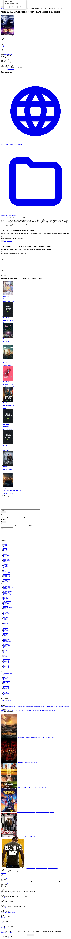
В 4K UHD (6, 581)
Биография (5, 546)
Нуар (4, 570)
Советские (5, 696)
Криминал (5, 606)
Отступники (3, 873)
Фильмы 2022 (6, 575)
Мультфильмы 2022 (8, 589)
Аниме (5, 545)
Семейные (5, 564)
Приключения (6, 562)
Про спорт (5, 565)
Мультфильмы (6, 586)
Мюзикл (5, 561)
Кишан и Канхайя (5, 907)
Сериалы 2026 (6, 667)
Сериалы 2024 (6, 665)
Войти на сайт (30, 935)
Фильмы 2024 (6, 577)
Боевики (5, 548)
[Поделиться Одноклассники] (4, 265)
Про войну (5, 550)
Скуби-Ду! (3, 710)
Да (1, 521)
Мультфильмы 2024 (8, 592)
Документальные (7, 601)
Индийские (6, 678)
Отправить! (3, 540)
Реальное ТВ (6, 649)
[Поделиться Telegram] (4, 273)
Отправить (3, 511)
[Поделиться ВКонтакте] (4, 259)
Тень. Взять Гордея (5, 883)
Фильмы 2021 (6, 574)
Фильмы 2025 (6, 579)
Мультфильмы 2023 (8, 591)
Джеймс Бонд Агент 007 (11, 710)
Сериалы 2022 (6, 662)
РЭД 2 (2, 922)
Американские (6, 681)
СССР (4, 683)
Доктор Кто (3, 927)
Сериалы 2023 (6, 664)
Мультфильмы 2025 (8, 593)
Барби (44, 710)
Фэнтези (5, 571)
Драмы (5, 554)
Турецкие (5, 689)
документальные (8, 54)
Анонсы (5, 701)
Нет (4, 521)
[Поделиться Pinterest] (4, 270)
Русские (5, 692)
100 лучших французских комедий (54, 706)
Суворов (3, 917)
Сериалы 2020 (6, 660)
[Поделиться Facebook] (4, 262)
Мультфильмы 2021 (8, 588)
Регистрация (11, 937)
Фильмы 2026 (6, 580)
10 (3, 50)
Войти (2, 241)
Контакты (12, 932)
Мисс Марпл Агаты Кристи (32, 710)
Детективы (6, 551)
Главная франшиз (52, 710)
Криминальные (7, 558)
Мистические (6, 659)
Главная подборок (21, 707)
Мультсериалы (6, 645)
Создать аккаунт (8, 241)
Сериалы (5, 628)
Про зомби (65, 706)
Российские (6, 687)
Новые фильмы (7, 700)
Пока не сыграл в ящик (6, 878)
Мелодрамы (6, 559)
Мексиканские (6, 679)
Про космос (23, 706)
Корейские (5, 677)
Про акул (15, 707)
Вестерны (5, 549)
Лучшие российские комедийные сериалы (11, 706)
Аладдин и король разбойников (8, 912)
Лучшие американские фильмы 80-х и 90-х (36, 706)
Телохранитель (4, 887)
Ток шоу (5, 652)
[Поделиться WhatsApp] (4, 267)
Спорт (4, 651)
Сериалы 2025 (6, 666)
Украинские (6, 686)
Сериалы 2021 (6, 661)
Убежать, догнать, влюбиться (7, 892)
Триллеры (5, 566)
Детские (5, 553)
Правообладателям (5, 932)
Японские (5, 674)
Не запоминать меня (7, 936)
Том (47, 710)
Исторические (6, 555)
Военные (5, 598)
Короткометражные (8, 607)
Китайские (5, 676)
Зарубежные (6, 684)
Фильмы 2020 (6, 572)
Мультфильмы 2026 (8, 594)
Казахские (5, 682)
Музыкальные (6, 560)
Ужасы (5, 567)
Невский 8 (3, 897)
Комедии (5, 556)
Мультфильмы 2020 (8, 587)
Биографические (7, 599)
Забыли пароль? (4, 937)
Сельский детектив (21, 710)
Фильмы (5, 544)
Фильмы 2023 (6, 576)
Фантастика (6, 569)
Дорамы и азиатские (8, 673)
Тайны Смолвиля (5, 902)
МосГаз (41, 710)
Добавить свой (10, 69)
